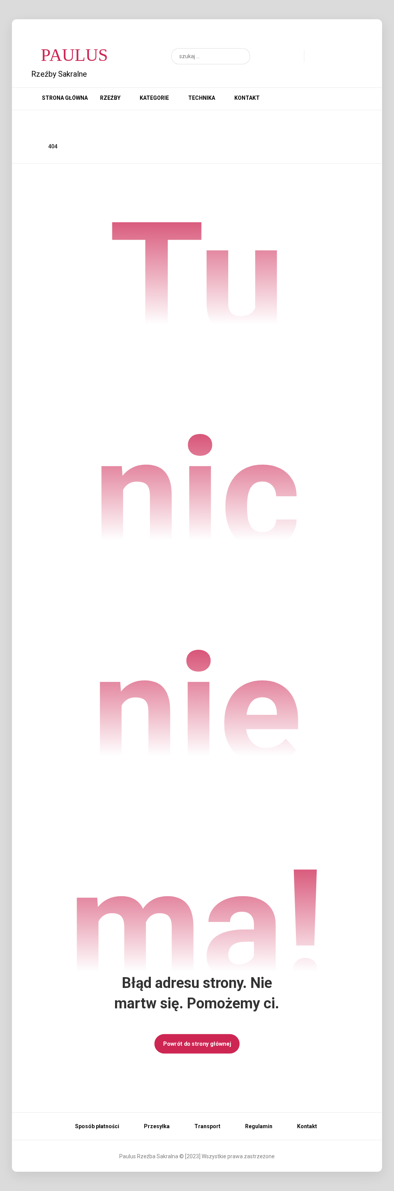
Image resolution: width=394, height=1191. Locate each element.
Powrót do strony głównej (197, 1043)
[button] (240, 56)
